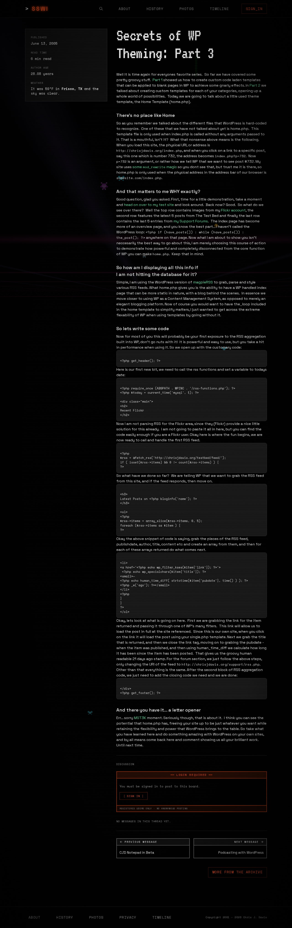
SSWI (40, 8)
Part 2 (255, 85)
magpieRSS (203, 282)
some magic (155, 167)
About (125, 8)
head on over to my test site (149, 204)
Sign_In (254, 8)
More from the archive (237, 871)
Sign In (133, 796)
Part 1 (157, 79)
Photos (187, 8)
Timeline (219, 8)
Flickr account (233, 210)
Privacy (128, 917)
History (155, 8)
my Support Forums (190, 221)
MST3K (140, 717)
